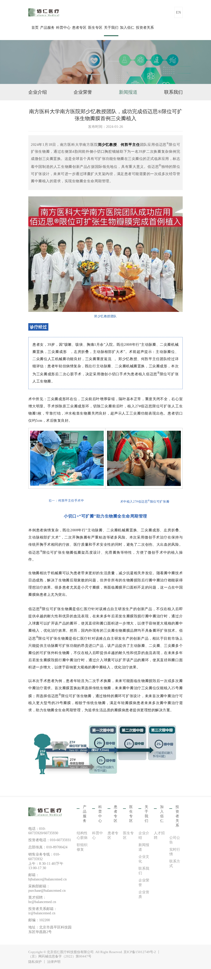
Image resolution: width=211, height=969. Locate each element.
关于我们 (111, 28)
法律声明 (53, 961)
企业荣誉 (83, 92)
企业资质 (143, 894)
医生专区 (95, 28)
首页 (35, 28)
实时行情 (174, 852)
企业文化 (143, 859)
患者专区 (79, 28)
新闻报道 (128, 92)
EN (178, 12)
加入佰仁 (127, 28)
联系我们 (173, 92)
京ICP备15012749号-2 (140, 952)
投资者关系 (145, 28)
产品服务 (47, 28)
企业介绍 (37, 92)
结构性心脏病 (82, 835)
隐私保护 (35, 961)
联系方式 (174, 863)
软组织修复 (82, 847)
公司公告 (174, 840)
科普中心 (63, 28)
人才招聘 (159, 835)
